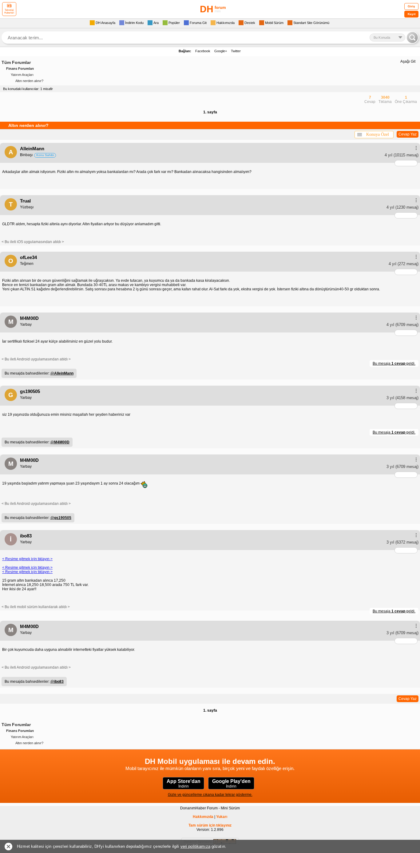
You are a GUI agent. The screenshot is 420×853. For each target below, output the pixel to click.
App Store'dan (183, 783)
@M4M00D (59, 442)
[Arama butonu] (412, 37)
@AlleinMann (61, 373)
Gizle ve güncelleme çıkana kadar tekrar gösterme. (210, 794)
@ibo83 (57, 681)
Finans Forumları (20, 68)
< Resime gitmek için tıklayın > (27, 559)
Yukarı (221, 817)
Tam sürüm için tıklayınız (210, 825)
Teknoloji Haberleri (9, 11)
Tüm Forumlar (16, 62)
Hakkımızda (203, 817)
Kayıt (411, 14)
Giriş (411, 6)
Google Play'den (231, 783)
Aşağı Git (407, 61)
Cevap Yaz (407, 134)
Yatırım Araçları (22, 75)
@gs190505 (60, 518)
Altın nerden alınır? (29, 81)
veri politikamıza (195, 846)
